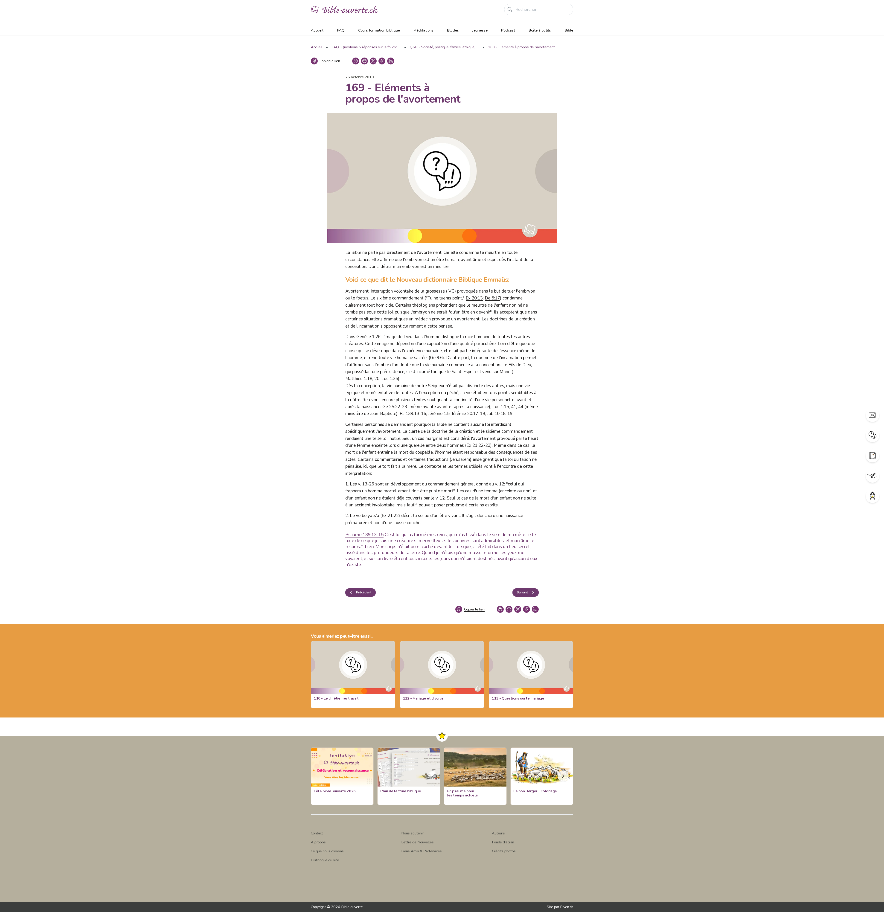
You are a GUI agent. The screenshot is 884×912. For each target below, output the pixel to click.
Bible (568, 30)
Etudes (453, 30)
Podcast (508, 30)
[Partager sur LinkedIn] (390, 61)
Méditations (423, 30)
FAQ (341, 30)
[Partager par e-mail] (364, 61)
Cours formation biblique (379, 30)
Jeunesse (480, 30)
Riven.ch (566, 906)
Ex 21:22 (390, 516)
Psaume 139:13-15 (364, 535)
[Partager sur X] (373, 61)
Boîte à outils (540, 30)
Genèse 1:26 (368, 337)
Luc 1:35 (389, 379)
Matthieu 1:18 (358, 379)
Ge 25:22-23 (394, 407)
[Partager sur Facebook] (381, 61)
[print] (355, 61)
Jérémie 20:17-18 (468, 414)
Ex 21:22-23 (478, 445)
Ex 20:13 (474, 298)
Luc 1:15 (500, 407)
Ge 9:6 (436, 358)
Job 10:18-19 (499, 414)
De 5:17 (492, 298)
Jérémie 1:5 (439, 414)
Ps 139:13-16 (413, 414)
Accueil (317, 30)
